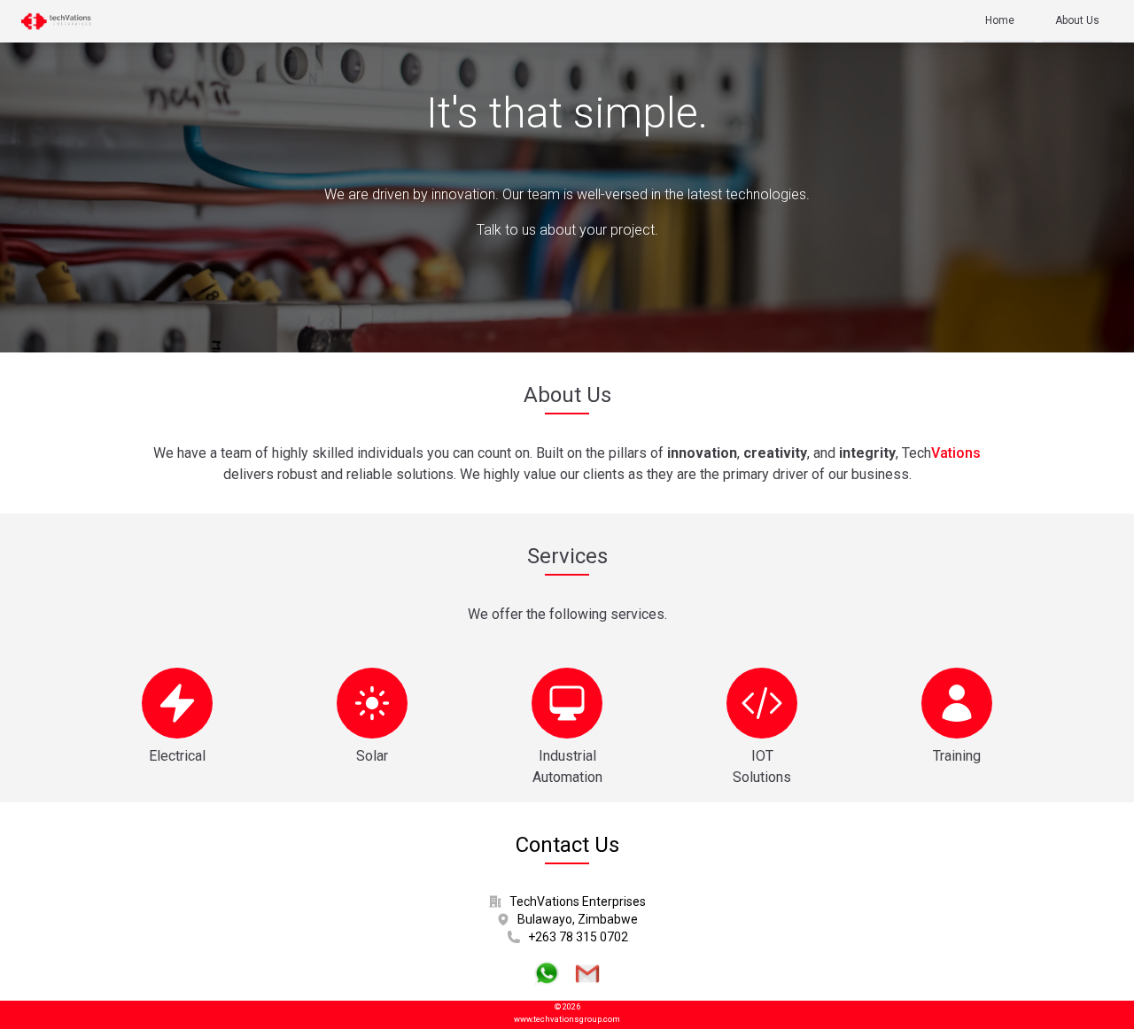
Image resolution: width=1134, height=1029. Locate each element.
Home (999, 20)
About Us (1077, 20)
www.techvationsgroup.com (567, 1019)
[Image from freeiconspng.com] (546, 973)
